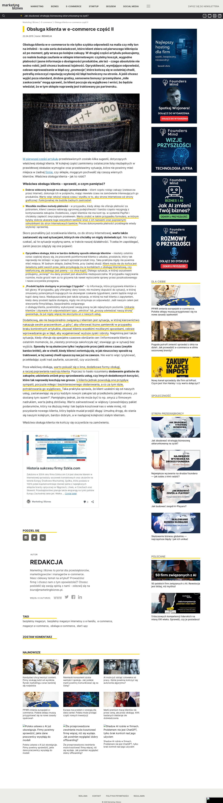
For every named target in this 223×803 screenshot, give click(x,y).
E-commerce (73, 6)
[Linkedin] (43, 537)
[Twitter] (34, 537)
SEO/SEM (111, 6)
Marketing (37, 6)
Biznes (55, 6)
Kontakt (96, 796)
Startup (94, 6)
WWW (58, 598)
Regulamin (139, 796)
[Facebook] (26, 537)
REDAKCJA (47, 36)
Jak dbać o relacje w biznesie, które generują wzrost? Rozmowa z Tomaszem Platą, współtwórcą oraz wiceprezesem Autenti (91, 15)
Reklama (83, 796)
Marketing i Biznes (31, 22)
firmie (49, 172)
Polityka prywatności (117, 796)
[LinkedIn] (79, 598)
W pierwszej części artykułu (40, 159)
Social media (131, 6)
